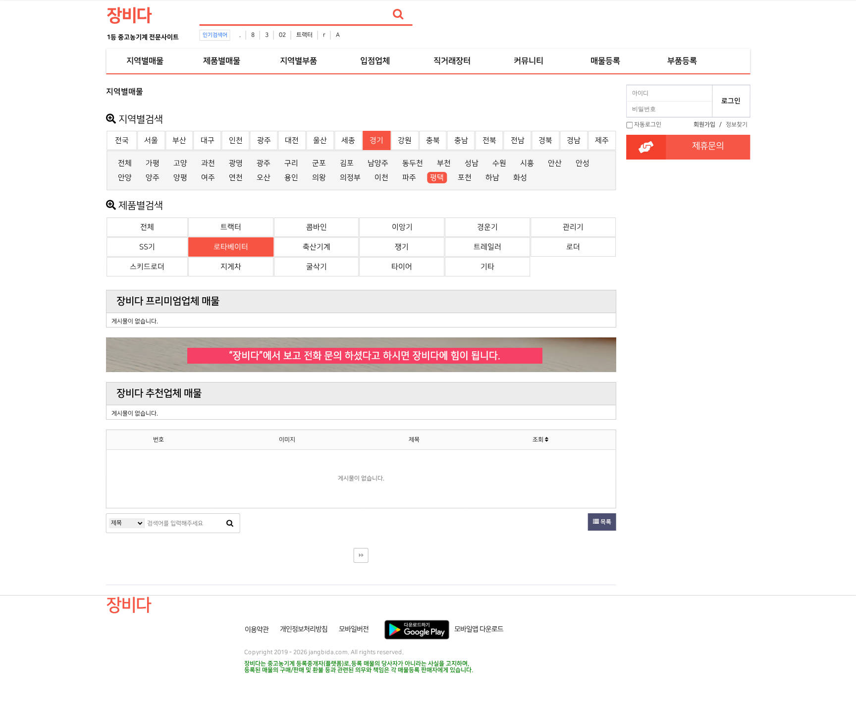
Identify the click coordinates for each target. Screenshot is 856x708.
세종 (348, 140)
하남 (492, 177)
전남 (518, 140)
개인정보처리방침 (303, 629)
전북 (489, 140)
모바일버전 (354, 629)
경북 (545, 140)
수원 (499, 163)
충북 (433, 140)
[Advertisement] (62, 231)
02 (282, 35)
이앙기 (402, 227)
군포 (319, 163)
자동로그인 (647, 124)
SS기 (147, 247)
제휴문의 (708, 146)
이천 (381, 177)
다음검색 (361, 555)
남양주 (378, 163)
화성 (520, 177)
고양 (180, 163)
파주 (409, 177)
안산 (555, 163)
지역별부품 (298, 60)
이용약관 (256, 629)
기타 (487, 267)
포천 (465, 177)
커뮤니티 (528, 60)
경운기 (487, 227)
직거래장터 (451, 60)
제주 (602, 140)
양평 (180, 177)
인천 (236, 140)
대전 (292, 140)
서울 (151, 140)
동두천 (412, 163)
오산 (263, 177)
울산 (320, 140)
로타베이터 (231, 247)
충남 (461, 140)
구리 (291, 163)
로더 (573, 247)
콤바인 (316, 227)
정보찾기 (737, 124)
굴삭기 (316, 267)
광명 (236, 163)
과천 (208, 163)
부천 (444, 163)
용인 (291, 177)
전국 (122, 140)
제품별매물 (221, 60)
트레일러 (487, 247)
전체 (125, 163)
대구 (207, 140)
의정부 (350, 177)
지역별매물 (144, 60)
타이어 (401, 267)
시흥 (527, 163)
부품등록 (682, 60)
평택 (437, 177)
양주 (153, 177)
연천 (236, 177)
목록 (605, 522)
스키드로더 (147, 267)
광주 (264, 140)
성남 (472, 163)
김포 (347, 163)
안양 (125, 177)
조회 (539, 439)
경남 (574, 140)
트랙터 (304, 35)
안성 (582, 163)
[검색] (398, 14)
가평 (153, 163)
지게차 (230, 267)
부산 (179, 140)
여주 (208, 177)
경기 (376, 140)
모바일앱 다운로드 (478, 629)
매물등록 (605, 60)
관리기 (573, 227)
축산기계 (316, 247)
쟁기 (402, 247)
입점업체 (375, 60)
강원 (405, 140)
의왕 (319, 177)
